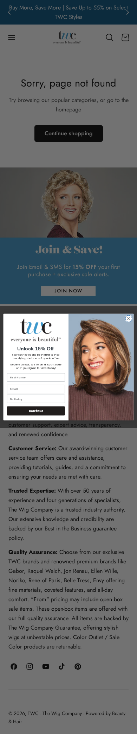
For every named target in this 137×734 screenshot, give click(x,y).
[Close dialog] (128, 318)
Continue (36, 411)
